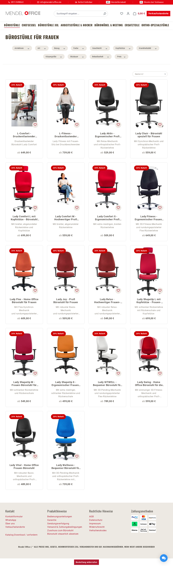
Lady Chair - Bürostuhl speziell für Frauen (148, 135)
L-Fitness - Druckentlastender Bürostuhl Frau (66, 135)
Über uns (10, 523)
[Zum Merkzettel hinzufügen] (35, 125)
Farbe (75, 48)
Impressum (95, 523)
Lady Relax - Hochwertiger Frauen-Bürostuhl (107, 301)
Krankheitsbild (145, 48)
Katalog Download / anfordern (21, 535)
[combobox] (78, 13)
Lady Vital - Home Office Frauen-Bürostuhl (24, 466)
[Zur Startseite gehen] (23, 13)
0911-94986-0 (17, 2)
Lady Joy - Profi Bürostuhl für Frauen (65, 301)
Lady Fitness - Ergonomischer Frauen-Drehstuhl (149, 218)
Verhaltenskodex (98, 530)
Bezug (56, 48)
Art (39, 48)
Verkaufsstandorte (158, 13)
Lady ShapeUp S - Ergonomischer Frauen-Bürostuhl (66, 384)
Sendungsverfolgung (58, 523)
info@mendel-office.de (50, 2)
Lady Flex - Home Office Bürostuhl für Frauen (24, 301)
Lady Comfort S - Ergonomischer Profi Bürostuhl (107, 218)
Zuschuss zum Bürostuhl (60, 530)
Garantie (51, 520)
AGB (91, 516)
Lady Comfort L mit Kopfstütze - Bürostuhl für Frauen (24, 218)
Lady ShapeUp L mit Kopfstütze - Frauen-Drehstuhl (149, 301)
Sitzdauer (74, 57)
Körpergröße (51, 57)
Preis (119, 57)
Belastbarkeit (97, 57)
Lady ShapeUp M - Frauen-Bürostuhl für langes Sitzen (24, 384)
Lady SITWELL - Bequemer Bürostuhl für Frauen (107, 384)
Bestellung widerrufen (86, 562)
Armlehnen (19, 48)
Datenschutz (95, 520)
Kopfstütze (120, 48)
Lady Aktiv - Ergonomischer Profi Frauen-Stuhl (107, 135)
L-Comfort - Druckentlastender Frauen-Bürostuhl (24, 135)
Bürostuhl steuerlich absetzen (63, 534)
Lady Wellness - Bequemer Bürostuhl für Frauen (65, 467)
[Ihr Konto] (128, 13)
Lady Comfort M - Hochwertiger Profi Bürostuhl (65, 218)
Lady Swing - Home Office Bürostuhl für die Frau (149, 384)
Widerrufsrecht (97, 527)
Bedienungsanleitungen (59, 516)
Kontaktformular (14, 516)
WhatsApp (10, 520)
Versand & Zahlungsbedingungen (64, 527)
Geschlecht (97, 48)
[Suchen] (105, 13)
